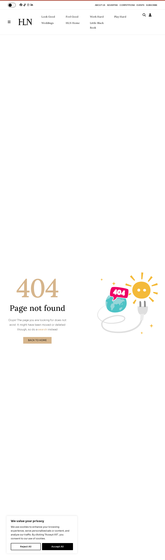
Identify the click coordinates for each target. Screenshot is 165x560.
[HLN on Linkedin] (32, 5)
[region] (41, 535)
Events (140, 5)
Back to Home (37, 340)
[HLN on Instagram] (28, 5)
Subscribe (151, 5)
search (42, 329)
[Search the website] (144, 15)
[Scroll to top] (157, 552)
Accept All (57, 546)
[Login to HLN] (150, 15)
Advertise (112, 5)
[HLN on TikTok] (25, 5)
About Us (100, 5)
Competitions (127, 5)
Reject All (25, 546)
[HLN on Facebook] (21, 5)
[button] (13, 22)
